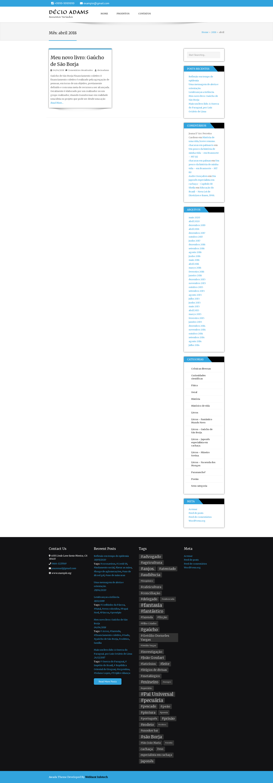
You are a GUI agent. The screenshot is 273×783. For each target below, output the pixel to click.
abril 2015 (194, 310)
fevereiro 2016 (196, 271)
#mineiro (149, 682)
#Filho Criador (149, 623)
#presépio (115, 612)
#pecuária (152, 700)
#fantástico (152, 611)
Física (194, 385)
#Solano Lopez (102, 673)
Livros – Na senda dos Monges (203, 464)
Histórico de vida (200, 405)
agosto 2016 (195, 252)
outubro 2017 (196, 236)
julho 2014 (194, 345)
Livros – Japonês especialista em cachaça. (200, 442)
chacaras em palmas (200, 160)
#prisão (168, 718)
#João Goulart (152, 658)
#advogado (151, 556)
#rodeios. (124, 639)
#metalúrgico (150, 676)
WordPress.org (197, 520)
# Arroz (104, 631)
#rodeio (147, 725)
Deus (160, 748)
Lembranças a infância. (201, 92)
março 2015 (195, 314)
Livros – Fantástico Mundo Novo (201, 421)
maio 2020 (194, 217)
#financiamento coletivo (107, 635)
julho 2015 (194, 298)
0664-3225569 (59, 563)
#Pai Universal (157, 694)
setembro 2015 (197, 291)
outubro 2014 (196, 333)
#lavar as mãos (123, 567)
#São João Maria (151, 742)
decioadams (103, 70)
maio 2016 (194, 260)
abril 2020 (194, 221)
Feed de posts (196, 513)
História (195, 399)
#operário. (146, 688)
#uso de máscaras (115, 575)
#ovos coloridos (110, 608)
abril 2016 (194, 264)
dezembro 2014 (197, 325)
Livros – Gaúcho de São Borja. (201, 431)
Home (104, 13)
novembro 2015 (197, 283)
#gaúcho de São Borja (106, 639)
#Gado (125, 635)
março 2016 (195, 267)
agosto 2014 (195, 341)
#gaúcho (149, 629)
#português (149, 718)
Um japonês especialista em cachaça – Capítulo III (202, 180)
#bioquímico (147, 581)
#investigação (151, 652)
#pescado (148, 706)
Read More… (56, 102)
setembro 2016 (197, 248)
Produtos (123, 13)
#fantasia (151, 605)
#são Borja (151, 736)
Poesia (194, 479)
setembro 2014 (197, 337)
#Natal (97, 608)
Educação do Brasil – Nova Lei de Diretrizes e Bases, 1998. (202, 191)
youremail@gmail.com (64, 568)
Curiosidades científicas (198, 377)
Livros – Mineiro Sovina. (200, 454)
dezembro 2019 (197, 225)
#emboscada (168, 599)
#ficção (162, 617)
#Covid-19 (121, 563)
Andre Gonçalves (198, 176)
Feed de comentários (200, 517)
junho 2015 (195, 302)
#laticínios (148, 664)
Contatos (144, 13)
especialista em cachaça (156, 755)
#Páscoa (104, 612)
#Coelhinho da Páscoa (112, 604)
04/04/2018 (100, 627)
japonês (147, 761)
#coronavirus (107, 563)
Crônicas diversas (201, 368)
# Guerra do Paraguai (112, 661)
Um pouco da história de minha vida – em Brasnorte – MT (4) (204, 153)
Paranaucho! (198, 472)
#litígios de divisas (154, 670)
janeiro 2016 (195, 275)
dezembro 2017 (197, 233)
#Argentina (123, 669)
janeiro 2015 (195, 321)
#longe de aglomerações (107, 571)
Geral (194, 392)
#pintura (148, 712)
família (98, 642)
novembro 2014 (197, 329)
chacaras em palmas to (201, 145)
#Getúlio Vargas (148, 645)
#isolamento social (104, 567)
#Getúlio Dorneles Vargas (155, 637)
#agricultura (151, 562)
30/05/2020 (100, 559)
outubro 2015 (196, 287)
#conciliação (150, 593)
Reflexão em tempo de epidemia (111, 556)
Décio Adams (69, 12)
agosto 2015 (195, 294)
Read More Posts (108, 681)
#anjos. (148, 568)
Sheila (192, 187)
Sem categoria (199, 485)
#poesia (164, 712)
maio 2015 (194, 306)
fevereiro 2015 (196, 318)
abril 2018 (194, 229)
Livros (194, 412)
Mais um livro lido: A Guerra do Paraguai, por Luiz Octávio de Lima (204, 107)
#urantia (168, 743)
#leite (164, 664)
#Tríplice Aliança (120, 673)
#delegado (149, 599)
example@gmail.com (96, 3)
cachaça (147, 749)
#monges (167, 682)
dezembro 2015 (197, 279)
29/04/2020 (100, 590)
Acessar (193, 509)
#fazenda (115, 631)
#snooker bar (149, 730)
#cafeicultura (151, 587)
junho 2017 (194, 240)
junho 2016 (194, 256)
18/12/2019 (99, 601)
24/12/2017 (99, 657)
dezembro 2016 (197, 244)
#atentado (167, 569)
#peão (165, 706)
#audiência (150, 575)
